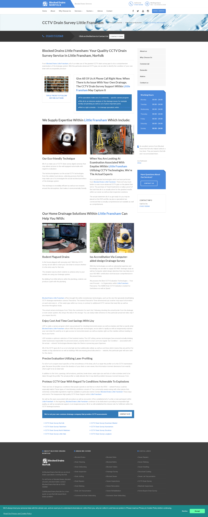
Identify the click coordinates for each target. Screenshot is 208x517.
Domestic (143, 70)
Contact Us (124, 414)
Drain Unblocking (81, 467)
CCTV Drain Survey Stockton (101, 430)
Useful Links (145, 451)
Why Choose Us (65, 11)
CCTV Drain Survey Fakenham (55, 427)
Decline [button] (185, 511)
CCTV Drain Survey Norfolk (54, 423)
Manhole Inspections (145, 486)
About (53, 11)
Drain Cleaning (80, 462)
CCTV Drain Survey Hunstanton (102, 427)
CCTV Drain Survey (145, 481)
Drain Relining (79, 486)
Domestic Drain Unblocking (115, 496)
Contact (109, 11)
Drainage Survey (112, 472)
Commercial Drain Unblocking (85, 496)
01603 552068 (138, 5)
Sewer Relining (143, 462)
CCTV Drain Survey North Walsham (57, 430)
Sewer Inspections (113, 481)
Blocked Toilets (111, 467)
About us (143, 51)
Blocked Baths (111, 462)
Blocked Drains (80, 457)
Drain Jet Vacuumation (83, 491)
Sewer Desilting (143, 467)
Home (44, 11)
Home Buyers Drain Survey (147, 491)
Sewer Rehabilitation (113, 491)
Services (78, 11)
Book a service (158, 11)
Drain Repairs (79, 481)
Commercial (144, 64)
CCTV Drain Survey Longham (101, 434)
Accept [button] (197, 511)
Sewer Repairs (143, 457)
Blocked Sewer (111, 476)
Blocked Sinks (111, 457)
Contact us (144, 83)
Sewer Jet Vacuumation (146, 476)
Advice (100, 11)
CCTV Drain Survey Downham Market (104, 423)
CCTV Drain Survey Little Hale (55, 434)
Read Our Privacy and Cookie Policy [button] (17, 514)
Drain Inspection (80, 472)
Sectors (89, 11)
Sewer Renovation (112, 486)
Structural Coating (144, 472)
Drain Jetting (79, 476)
